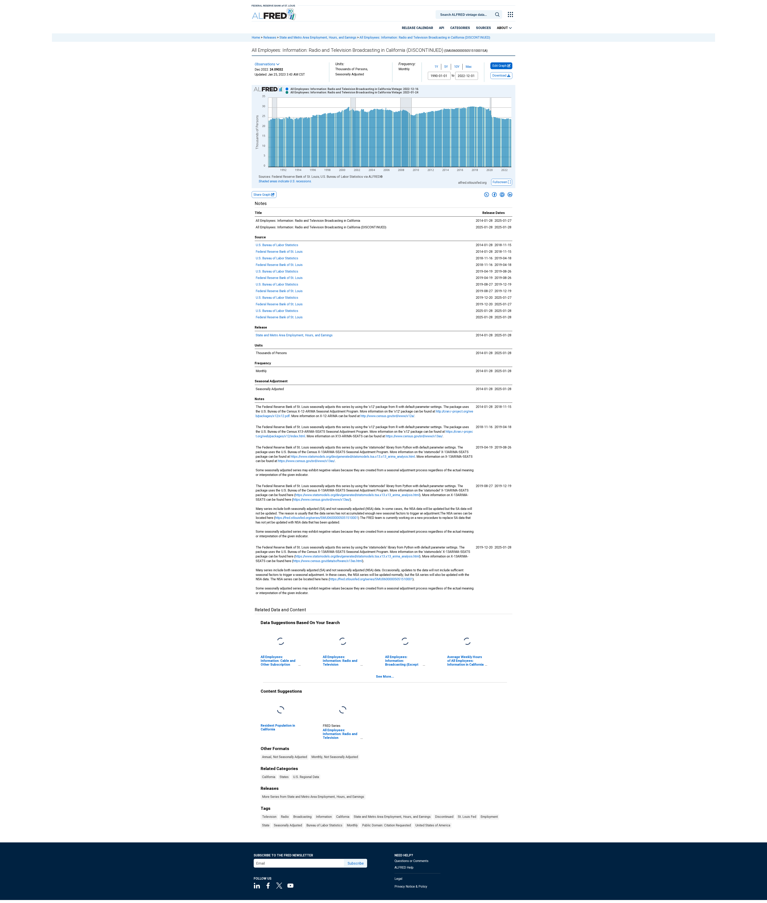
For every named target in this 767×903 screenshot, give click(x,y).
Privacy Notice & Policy (410, 886)
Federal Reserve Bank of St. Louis (279, 252)
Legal (398, 879)
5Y (446, 67)
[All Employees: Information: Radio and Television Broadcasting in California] (343, 710)
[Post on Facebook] (494, 194)
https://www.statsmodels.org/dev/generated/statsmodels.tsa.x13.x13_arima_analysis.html (353, 456)
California (268, 777)
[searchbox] (469, 14)
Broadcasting (302, 817)
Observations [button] (265, 64)
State (265, 825)
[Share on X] (486, 194)
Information (324, 817)
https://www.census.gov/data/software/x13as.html (327, 561)
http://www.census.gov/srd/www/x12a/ (387, 416)
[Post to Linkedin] (510, 194)
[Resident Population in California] (281, 710)
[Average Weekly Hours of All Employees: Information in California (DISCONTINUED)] (467, 641)
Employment (489, 817)
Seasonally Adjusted (288, 825)
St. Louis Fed (467, 817)
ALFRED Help (403, 867)
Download (499, 75)
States (284, 777)
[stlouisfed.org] (273, 5)
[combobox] (469, 14)
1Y (436, 67)
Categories (460, 28)
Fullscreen (500, 182)
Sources (483, 28)
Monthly (352, 825)
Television (269, 817)
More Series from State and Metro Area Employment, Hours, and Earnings (313, 797)
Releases (269, 37)
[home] (274, 14)
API (441, 28)
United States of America (432, 825)
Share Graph (262, 195)
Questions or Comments (411, 861)
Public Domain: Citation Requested (386, 825)
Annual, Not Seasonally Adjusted (284, 757)
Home (256, 37)
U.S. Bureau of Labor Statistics (277, 245)
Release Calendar (417, 28)
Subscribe (356, 863)
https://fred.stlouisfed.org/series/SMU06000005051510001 (316, 518)
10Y (456, 67)
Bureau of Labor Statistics (324, 825)
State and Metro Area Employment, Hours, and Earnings (317, 37)
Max (469, 67)
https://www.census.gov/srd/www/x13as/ (414, 436)
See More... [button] (385, 676)
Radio (285, 817)
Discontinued (444, 817)
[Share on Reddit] (502, 194)
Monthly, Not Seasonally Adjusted (334, 757)
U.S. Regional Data (306, 777)
